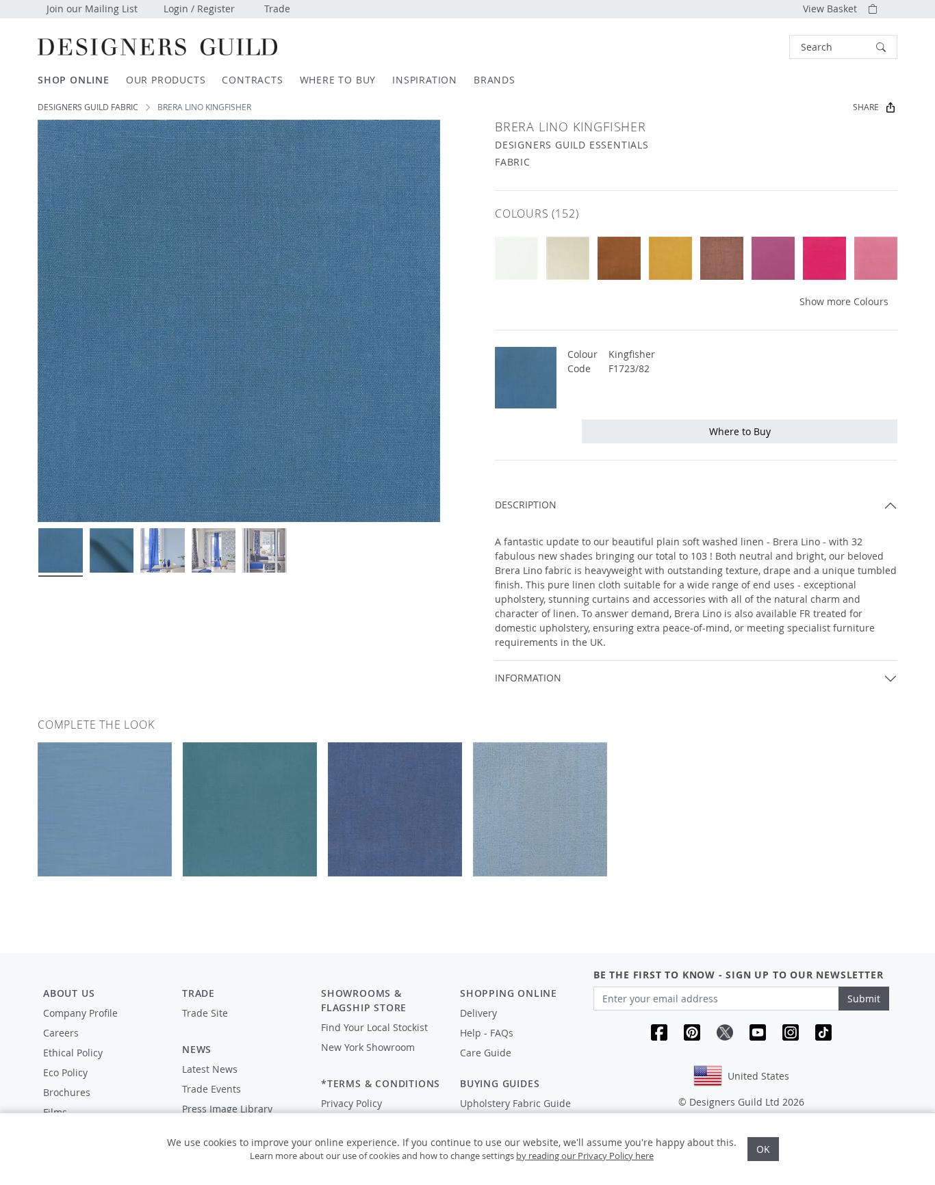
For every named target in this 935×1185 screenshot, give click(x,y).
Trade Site (205, 1012)
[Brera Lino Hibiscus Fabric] (875, 258)
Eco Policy (65, 1072)
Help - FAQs (486, 1032)
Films (55, 1112)
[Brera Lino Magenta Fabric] (773, 258)
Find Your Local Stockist (374, 1027)
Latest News (210, 1069)
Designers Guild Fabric (88, 107)
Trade (277, 8)
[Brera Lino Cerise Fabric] (824, 258)
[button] (843, 47)
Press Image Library (227, 1108)
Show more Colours (843, 301)
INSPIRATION (424, 79)
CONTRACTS (252, 79)
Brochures (66, 1092)
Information (528, 677)
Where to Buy (740, 431)
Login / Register (199, 8)
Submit (863, 998)
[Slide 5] (264, 550)
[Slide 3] (162, 550)
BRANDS (494, 79)
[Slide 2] (112, 550)
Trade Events (211, 1088)
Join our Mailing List (92, 8)
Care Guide (485, 1052)
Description (525, 504)
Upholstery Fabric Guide (515, 1103)
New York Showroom (368, 1047)
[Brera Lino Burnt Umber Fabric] (619, 258)
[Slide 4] (214, 550)
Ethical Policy (73, 1052)
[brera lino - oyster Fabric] (516, 258)
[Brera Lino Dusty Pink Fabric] (721, 258)
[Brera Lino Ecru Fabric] (567, 258)
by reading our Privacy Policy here (585, 1155)
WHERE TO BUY (338, 79)
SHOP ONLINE (74, 79)
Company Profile (80, 1012)
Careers (61, 1032)
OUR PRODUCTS (166, 79)
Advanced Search (758, 46)
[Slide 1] (61, 550)
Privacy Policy (351, 1103)
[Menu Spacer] (242, 1025)
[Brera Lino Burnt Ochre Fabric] (670, 258)
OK (763, 1149)
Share (866, 107)
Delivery (478, 1012)
